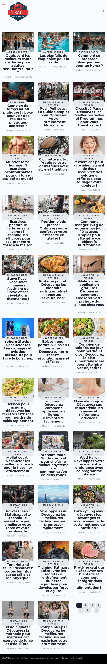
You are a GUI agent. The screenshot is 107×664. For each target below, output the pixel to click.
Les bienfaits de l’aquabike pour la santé (53, 59)
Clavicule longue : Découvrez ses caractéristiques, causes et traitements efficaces (89, 410)
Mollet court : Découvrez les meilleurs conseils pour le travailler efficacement (17, 464)
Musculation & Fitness (53, 103)
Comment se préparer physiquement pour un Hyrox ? (89, 60)
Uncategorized (53, 156)
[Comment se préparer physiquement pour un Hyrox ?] (89, 42)
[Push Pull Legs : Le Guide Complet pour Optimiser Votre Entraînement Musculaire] (53, 92)
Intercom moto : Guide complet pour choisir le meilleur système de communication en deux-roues (53, 465)
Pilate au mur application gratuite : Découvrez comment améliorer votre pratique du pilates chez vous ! (89, 295)
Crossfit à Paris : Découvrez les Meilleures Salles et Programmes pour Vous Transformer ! (89, 117)
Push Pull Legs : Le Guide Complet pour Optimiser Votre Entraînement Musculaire (53, 117)
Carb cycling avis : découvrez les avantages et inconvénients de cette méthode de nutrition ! (89, 520)
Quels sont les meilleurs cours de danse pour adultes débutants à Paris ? (18, 64)
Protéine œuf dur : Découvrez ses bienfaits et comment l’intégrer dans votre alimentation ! (89, 577)
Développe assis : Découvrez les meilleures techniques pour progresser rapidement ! (53, 520)
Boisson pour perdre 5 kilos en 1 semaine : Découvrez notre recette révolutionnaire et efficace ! (53, 351)
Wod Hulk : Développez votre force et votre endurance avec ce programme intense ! (89, 466)
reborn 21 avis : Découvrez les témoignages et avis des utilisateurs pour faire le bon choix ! (18, 351)
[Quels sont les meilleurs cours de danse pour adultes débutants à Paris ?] (18, 42)
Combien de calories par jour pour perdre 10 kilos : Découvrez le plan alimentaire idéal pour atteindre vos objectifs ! (89, 356)
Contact (65, 658)
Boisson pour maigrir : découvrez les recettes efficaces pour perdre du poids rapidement (17, 412)
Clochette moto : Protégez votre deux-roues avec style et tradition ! (53, 164)
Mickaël (7, 77)
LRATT (5, 658)
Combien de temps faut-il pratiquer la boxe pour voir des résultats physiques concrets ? (18, 116)
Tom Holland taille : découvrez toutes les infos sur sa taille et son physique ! (18, 571)
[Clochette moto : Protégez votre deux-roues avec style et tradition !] (53, 146)
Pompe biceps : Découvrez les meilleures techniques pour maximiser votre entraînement (53, 635)
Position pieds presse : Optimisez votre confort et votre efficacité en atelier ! (53, 230)
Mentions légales (76, 658)
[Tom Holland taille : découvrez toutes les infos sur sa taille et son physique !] (18, 551)
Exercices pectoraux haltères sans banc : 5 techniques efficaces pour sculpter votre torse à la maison (18, 233)
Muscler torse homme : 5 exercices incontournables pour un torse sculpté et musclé (17, 170)
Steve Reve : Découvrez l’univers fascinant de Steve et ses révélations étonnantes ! (18, 288)
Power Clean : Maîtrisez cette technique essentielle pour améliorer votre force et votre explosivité (18, 521)
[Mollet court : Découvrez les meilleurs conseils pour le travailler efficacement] (18, 441)
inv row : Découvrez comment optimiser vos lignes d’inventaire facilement (53, 411)
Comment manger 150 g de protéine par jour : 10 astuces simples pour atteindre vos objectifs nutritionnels (89, 233)
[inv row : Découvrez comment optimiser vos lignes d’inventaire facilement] (53, 388)
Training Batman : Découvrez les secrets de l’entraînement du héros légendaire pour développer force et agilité (53, 579)
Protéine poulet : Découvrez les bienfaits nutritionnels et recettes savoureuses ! (53, 290)
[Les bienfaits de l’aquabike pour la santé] (53, 42)
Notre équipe (55, 658)
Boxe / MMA (17, 102)
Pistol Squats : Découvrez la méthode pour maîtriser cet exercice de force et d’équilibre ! (18, 635)
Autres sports (17, 52)
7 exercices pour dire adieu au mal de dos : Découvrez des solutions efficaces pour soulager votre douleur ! (89, 173)
